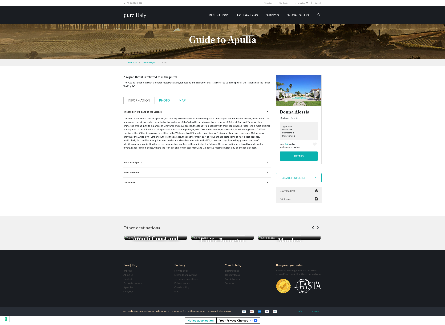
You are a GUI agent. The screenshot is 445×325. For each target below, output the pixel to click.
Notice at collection (201, 320)
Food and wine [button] (131, 172)
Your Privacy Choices (233, 320)
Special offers (232, 278)
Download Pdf (287, 190)
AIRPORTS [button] (129, 182)
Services (229, 283)
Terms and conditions (185, 278)
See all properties (293, 177)
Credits (315, 311)
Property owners (132, 283)
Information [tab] (139, 100)
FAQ (176, 291)
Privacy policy (182, 283)
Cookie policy (181, 287)
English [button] (318, 3)
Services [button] (272, 15)
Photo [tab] (164, 100)
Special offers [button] (298, 15)
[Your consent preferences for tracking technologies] (6, 319)
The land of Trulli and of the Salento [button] (143, 111)
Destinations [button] (218, 15)
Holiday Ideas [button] (247, 15)
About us (268, 3)
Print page (285, 198)
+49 (133, 3)
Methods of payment (185, 274)
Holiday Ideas (232, 274)
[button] (313, 228)
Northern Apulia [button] (132, 162)
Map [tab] (182, 100)
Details (299, 156)
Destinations (232, 270)
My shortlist (300, 3)
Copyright (128, 291)
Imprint (127, 270)
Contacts (283, 3)
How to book (181, 270)
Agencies (128, 287)
